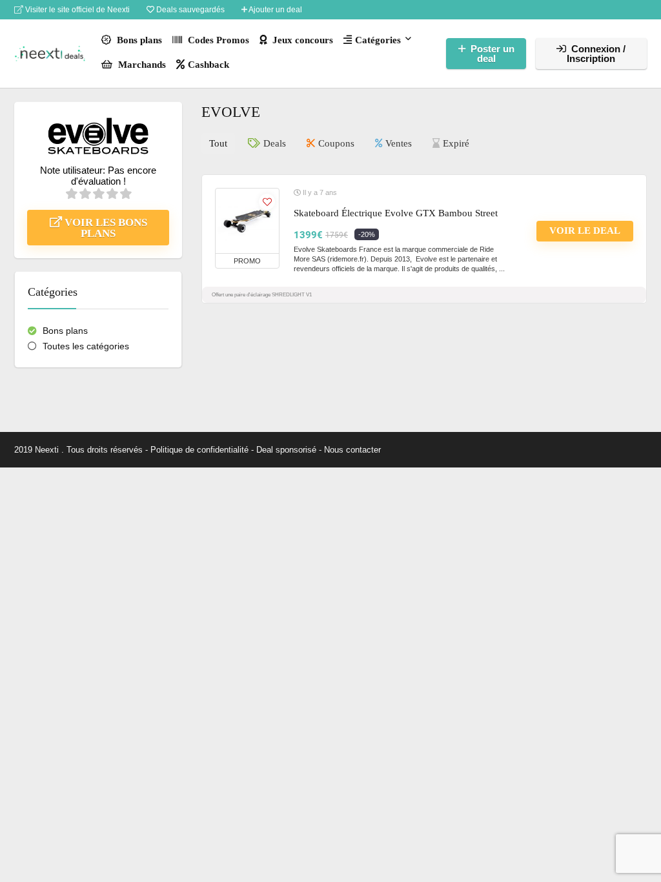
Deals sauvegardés (189, 9)
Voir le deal (584, 230)
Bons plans (138, 40)
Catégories (378, 40)
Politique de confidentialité (199, 450)
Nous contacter (352, 450)
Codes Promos (217, 40)
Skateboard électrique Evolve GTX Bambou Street (396, 212)
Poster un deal (492, 53)
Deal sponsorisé (286, 450)
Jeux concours (301, 40)
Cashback (208, 64)
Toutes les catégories (86, 346)
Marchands (141, 64)
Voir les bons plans (104, 228)
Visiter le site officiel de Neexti (76, 9)
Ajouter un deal (274, 9)
